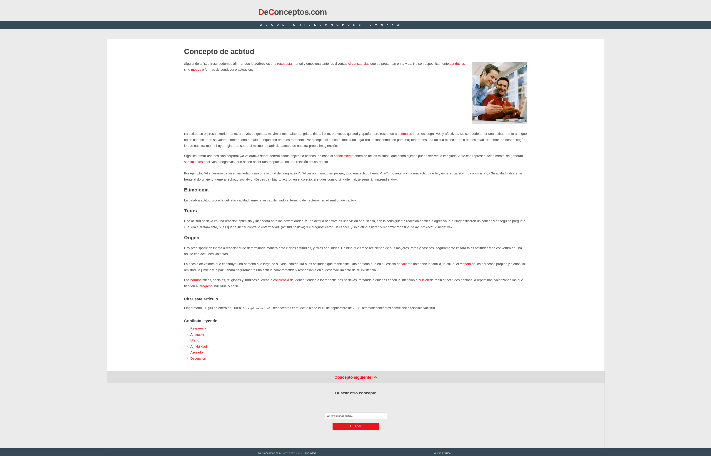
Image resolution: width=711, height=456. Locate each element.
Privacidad (309, 452)
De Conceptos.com (269, 452)
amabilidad (198, 346)
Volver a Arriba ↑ (443, 452)
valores (406, 264)
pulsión (423, 280)
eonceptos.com (292, 11)
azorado (196, 352)
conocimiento (343, 156)
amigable (197, 334)
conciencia (281, 280)
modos (196, 69)
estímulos (404, 134)
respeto (465, 264)
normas (195, 280)
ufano (194, 340)
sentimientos (193, 162)
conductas (457, 63)
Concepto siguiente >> (355, 377)
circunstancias (358, 63)
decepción (198, 358)
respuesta (284, 63)
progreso (206, 286)
